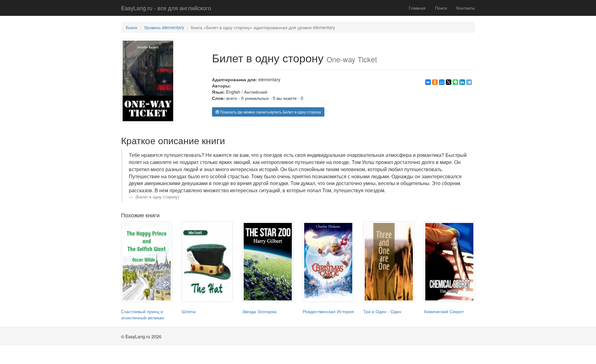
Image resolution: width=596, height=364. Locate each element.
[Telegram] (469, 82)
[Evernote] (455, 82)
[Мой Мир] (442, 82)
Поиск (441, 8)
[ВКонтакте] (428, 82)
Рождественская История (328, 311)
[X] (448, 82)
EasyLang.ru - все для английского (166, 8)
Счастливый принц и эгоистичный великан (142, 314)
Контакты (465, 8)
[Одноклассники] (435, 82)
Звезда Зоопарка (259, 311)
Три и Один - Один (382, 311)
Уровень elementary (164, 27)
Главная (417, 8)
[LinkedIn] (462, 82)
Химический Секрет (444, 311)
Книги (131, 27)
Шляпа (189, 311)
